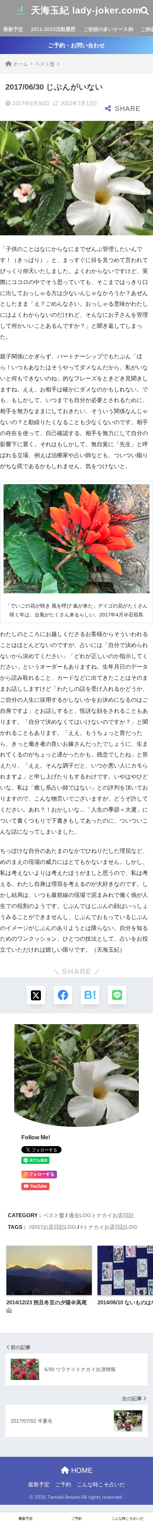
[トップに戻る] (9, 1489)
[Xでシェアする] (36, 995)
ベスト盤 (53, 1215)
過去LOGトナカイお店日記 (101, 1215)
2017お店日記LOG (54, 1227)
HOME (81, 1470)
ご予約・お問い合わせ (76, 45)
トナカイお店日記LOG (110, 1227)
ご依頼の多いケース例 (108, 29)
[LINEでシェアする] (117, 995)
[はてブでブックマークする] (90, 995)
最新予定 (13, 29)
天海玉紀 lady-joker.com (84, 10)
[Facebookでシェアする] (63, 995)
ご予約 (63, 1484)
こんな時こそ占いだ (101, 1484)
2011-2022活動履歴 (53, 29)
